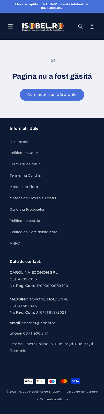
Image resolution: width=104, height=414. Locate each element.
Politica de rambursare (81, 391)
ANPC (15, 243)
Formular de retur (25, 164)
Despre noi (19, 142)
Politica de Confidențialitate (33, 232)
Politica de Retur (24, 153)
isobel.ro (25, 391)
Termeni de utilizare (54, 399)
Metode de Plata (24, 187)
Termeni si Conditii (25, 175)
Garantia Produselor (27, 209)
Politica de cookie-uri (28, 221)
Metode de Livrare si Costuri (34, 198)
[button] (10, 26)
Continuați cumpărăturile (51, 95)
